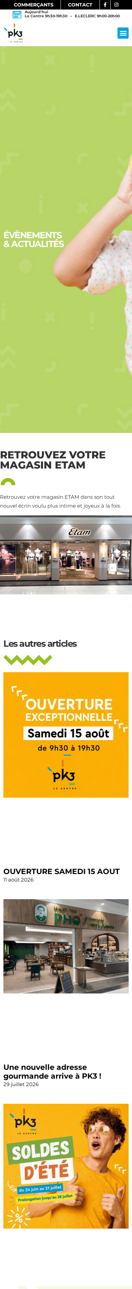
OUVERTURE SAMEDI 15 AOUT (61, 871)
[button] (123, 33)
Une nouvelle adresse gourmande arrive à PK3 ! (52, 1072)
